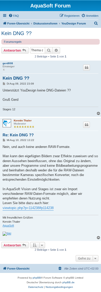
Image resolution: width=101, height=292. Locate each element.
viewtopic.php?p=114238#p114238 (28, 208)
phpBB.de (68, 282)
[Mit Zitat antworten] (86, 67)
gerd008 (8, 63)
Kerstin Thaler (23, 120)
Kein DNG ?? (16, 33)
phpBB (37, 277)
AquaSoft (8, 225)
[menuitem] (14, 16)
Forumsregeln (12, 41)
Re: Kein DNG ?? (18, 135)
